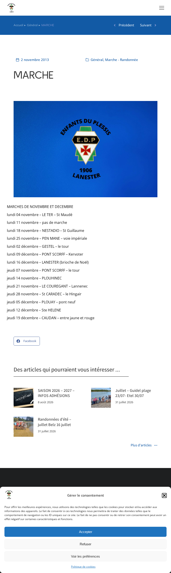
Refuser (85, 544)
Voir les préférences (85, 556)
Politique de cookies (83, 567)
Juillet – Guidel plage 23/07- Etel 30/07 (133, 393)
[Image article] (23, 398)
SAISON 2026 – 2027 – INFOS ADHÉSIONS (56, 393)
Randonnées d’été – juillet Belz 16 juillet (54, 422)
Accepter (85, 532)
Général (97, 59)
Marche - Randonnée (121, 59)
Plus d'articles (141, 445)
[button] (164, 495)
